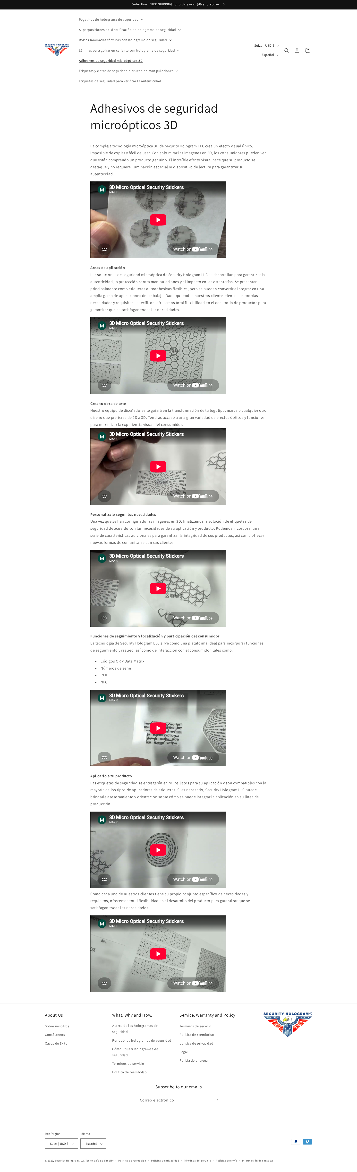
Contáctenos (55, 1035)
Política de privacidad (165, 1160)
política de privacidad (196, 1043)
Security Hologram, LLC (70, 1161)
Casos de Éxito (56, 1043)
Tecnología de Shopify (99, 1161)
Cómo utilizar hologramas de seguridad (135, 1052)
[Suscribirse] (216, 1100)
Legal (183, 1052)
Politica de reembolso (129, 1072)
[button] (110, 19)
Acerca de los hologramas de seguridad (135, 1028)
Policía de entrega (193, 1060)
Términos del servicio (197, 1160)
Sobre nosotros (57, 1026)
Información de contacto (258, 1160)
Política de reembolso (132, 1160)
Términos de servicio (128, 1063)
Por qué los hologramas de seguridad (141, 1040)
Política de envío (226, 1160)
